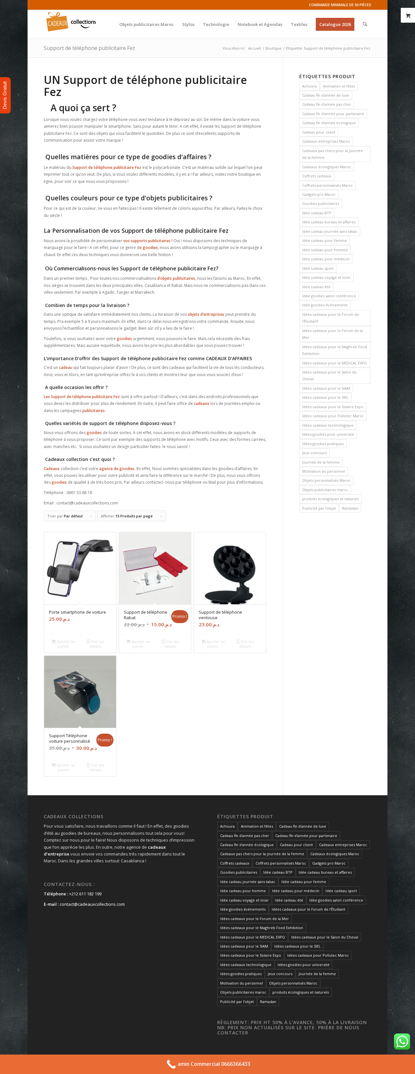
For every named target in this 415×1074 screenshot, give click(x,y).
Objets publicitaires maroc (325, 489)
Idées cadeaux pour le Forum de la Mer (332, 334)
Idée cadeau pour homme (325, 249)
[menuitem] (146, 24)
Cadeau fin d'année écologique (329, 122)
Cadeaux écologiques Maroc (326, 166)
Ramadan (350, 508)
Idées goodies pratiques (323, 443)
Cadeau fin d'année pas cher (326, 104)
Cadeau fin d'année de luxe (325, 95)
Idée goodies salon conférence (329, 295)
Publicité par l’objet (319, 508)
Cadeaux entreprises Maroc (326, 141)
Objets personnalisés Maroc (326, 480)
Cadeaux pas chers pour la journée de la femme (332, 154)
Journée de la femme (320, 462)
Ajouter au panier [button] (65, 644)
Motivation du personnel (323, 471)
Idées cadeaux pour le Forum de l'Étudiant (330, 318)
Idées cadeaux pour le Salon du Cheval (329, 375)
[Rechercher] (365, 24)
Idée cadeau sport (318, 268)
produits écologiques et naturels (330, 498)
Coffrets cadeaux (316, 175)
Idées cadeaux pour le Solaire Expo (332, 406)
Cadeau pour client (318, 132)
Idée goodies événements (325, 304)
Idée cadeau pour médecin (326, 258)
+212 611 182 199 (85, 894)
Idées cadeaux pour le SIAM (326, 388)
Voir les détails (96, 644)
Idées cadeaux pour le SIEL (325, 397)
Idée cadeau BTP (316, 212)
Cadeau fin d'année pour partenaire (333, 113)
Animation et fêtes (339, 86)
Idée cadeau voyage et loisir (326, 277)
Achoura (309, 86)
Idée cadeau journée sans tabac (329, 231)
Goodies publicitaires (320, 203)
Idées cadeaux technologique (327, 425)
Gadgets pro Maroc (319, 194)
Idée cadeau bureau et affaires (328, 221)
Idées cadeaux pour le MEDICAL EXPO (334, 362)
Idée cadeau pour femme (324, 240)
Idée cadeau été (316, 286)
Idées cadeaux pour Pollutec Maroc (333, 415)
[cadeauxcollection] (71, 24)
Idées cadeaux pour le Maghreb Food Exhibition (334, 350)
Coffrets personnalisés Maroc (327, 185)
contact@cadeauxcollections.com (92, 904)
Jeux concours (314, 452)
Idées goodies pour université (328, 434)
